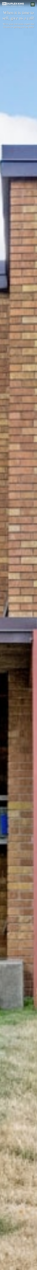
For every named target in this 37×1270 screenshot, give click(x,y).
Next (35, 633)
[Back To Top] (33, 1264)
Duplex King (13, 4)
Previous (1, 633)
